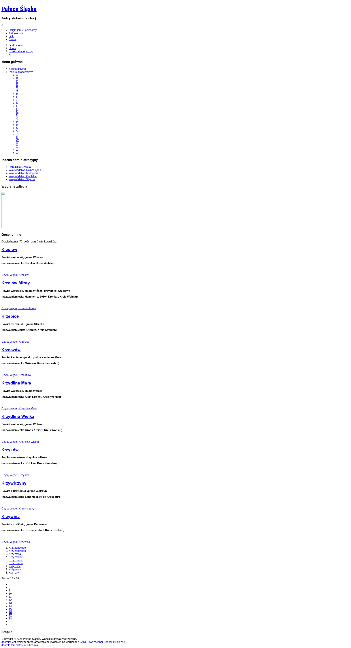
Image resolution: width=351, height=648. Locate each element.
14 (10, 606)
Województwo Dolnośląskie (25, 169)
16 (10, 612)
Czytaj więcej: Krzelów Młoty (18, 308)
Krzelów (9, 249)
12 (10, 599)
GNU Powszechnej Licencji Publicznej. (103, 641)
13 (10, 602)
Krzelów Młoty (15, 283)
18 (10, 618)
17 (10, 615)
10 (10, 593)
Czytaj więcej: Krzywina (15, 541)
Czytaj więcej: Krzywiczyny (17, 508)
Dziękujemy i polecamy (23, 29)
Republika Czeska (20, 166)
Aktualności (16, 33)
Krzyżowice (16, 557)
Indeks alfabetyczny (21, 71)
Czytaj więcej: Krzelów (15, 274)
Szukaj (13, 39)
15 (10, 609)
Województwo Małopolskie (24, 173)
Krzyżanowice (17, 547)
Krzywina (10, 516)
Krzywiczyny (14, 483)
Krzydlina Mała (16, 383)
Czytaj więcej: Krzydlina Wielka (20, 441)
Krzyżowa (15, 553)
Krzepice (10, 316)
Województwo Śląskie (22, 179)
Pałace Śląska (19, 8)
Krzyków (10, 450)
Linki (11, 36)
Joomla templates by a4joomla (19, 645)
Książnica (14, 566)
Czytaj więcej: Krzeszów (16, 374)
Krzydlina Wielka (17, 416)
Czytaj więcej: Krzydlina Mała (19, 408)
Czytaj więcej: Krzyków (15, 475)
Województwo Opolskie (23, 176)
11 (10, 596)
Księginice (15, 569)
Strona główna (17, 68)
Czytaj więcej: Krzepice (15, 341)
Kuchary (14, 572)
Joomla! (6, 641)
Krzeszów (11, 349)
